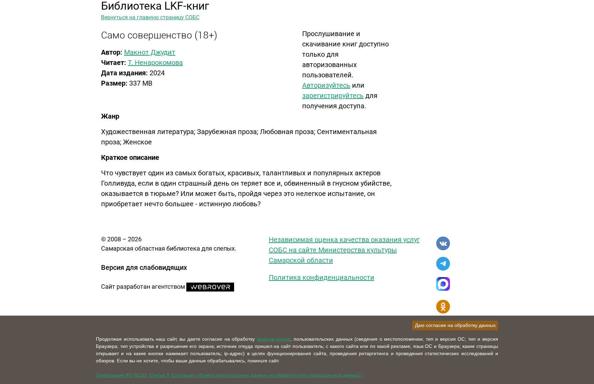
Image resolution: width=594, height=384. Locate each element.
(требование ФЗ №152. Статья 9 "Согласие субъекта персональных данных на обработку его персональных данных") (229, 375)
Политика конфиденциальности (321, 277)
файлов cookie (273, 339)
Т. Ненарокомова (155, 62)
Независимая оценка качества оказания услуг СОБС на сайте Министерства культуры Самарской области (344, 249)
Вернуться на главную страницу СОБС (150, 17)
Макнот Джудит (149, 52)
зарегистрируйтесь (333, 95)
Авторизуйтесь (326, 85)
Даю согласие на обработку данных (455, 325)
